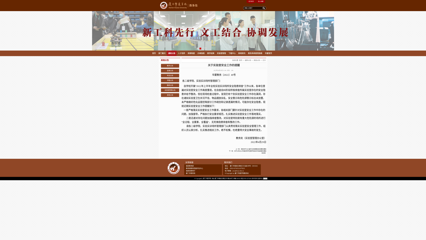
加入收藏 (260, 1)
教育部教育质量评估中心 (194, 168)
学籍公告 (170, 80)
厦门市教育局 (190, 173)
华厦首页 (268, 53)
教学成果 (210, 53)
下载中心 (232, 53)
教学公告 (170, 66)
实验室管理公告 (170, 90)
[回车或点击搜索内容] (263, 8)
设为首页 (251, 1)
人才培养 (181, 53)
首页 (154, 53)
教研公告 (170, 85)
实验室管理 (221, 53)
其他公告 (170, 95)
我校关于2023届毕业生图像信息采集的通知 (253, 149)
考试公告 (170, 75)
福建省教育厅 (190, 171)
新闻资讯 (241, 53)
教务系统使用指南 (255, 53)
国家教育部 (190, 166)
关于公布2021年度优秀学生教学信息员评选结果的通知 (250, 151)
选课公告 (170, 70)
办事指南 (201, 53)
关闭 (263, 153)
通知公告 (171, 53)
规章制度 (191, 53)
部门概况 (162, 53)
